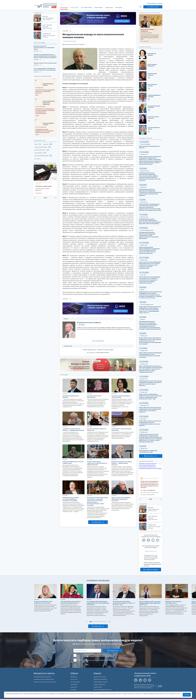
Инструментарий (86, 7)
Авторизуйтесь (91, 352)
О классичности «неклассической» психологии (121, 429)
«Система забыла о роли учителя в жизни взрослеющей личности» (70, 602)
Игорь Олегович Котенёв (152, 85)
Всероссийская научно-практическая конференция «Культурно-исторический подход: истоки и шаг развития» (150, 423)
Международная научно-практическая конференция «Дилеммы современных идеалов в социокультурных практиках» (150, 383)
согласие (148, 558)
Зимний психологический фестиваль (44, 679)
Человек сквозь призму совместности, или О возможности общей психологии (97, 463)
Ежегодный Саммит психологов (42, 677)
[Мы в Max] (157, 540)
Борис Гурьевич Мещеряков (152, 65)
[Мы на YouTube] (153, 540)
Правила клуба (98, 687)
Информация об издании (100, 682)
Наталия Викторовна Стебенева (154, 106)
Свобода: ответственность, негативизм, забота (173, 602)
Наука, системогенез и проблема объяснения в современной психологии (120, 499)
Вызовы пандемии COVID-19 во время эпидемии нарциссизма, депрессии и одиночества (149, 603)
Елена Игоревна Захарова (152, 74)
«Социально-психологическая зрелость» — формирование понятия (73, 429)
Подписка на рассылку (100, 677)
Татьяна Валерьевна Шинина (154, 128)
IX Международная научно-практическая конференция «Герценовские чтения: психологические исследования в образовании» (149, 235)
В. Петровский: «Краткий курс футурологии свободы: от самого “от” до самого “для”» (124, 603)
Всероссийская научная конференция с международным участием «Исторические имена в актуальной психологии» (150, 355)
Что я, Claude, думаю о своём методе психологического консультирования (45, 69)
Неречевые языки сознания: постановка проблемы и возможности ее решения (70, 499)
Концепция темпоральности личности (70, 396)
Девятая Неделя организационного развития (149, 146)
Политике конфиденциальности (172, 693)
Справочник (109, 7)
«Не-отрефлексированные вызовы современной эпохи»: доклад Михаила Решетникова (98, 603)
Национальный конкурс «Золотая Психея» (45, 682)
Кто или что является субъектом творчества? (96, 429)
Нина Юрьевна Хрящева (152, 54)
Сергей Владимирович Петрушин (154, 95)
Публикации (64, 7)
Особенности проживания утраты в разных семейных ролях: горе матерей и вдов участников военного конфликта (45, 56)
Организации (98, 7)
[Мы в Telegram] (143, 540)
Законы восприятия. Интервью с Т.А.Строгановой (120, 396)
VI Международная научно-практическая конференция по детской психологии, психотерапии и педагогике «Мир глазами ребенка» (150, 221)
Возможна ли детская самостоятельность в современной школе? (44, 47)
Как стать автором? (98, 341)
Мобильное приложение (100, 679)
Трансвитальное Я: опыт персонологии (94, 396)
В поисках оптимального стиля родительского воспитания (43, 602)
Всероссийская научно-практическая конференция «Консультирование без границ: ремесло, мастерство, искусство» (150, 410)
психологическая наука (69, 41)
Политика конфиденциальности (103, 689)
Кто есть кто (74, 7)
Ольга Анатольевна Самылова (153, 117)
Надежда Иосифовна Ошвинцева (147, 30)
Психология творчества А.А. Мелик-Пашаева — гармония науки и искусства (121, 463)
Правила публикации (99, 684)
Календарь (118, 7)
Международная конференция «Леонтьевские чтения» (148, 451)
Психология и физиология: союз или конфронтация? (72, 462)
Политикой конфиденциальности (150, 556)
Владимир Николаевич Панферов (75, 44)
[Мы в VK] (148, 540)
